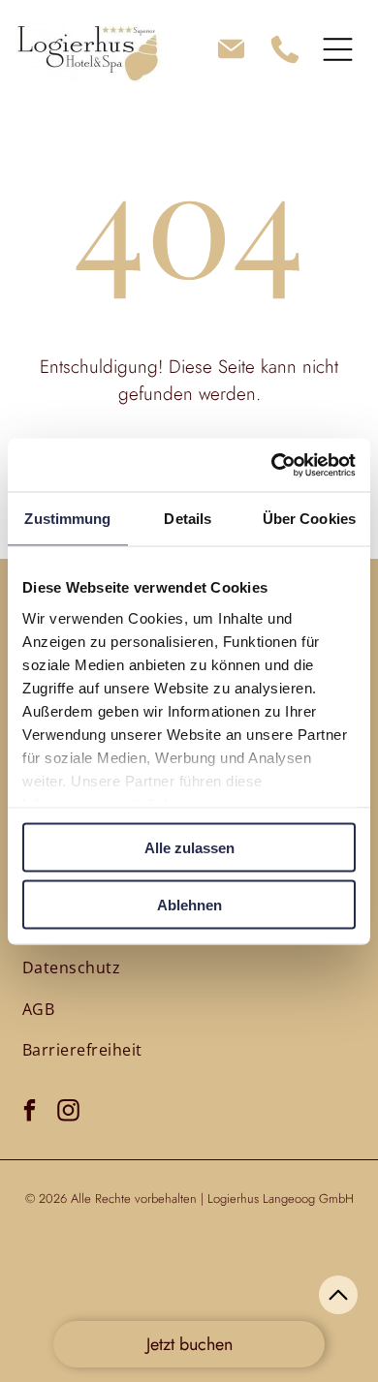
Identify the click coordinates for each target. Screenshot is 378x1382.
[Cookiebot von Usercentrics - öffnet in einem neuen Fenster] (272, 464)
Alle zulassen (189, 848)
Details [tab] (187, 518)
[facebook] (30, 1112)
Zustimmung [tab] (67, 518)
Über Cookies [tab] (309, 518)
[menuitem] (71, 967)
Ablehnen (189, 904)
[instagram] (68, 1112)
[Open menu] (338, 49)
